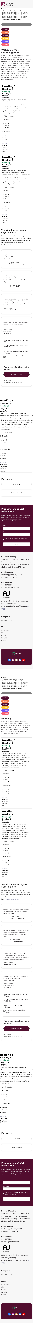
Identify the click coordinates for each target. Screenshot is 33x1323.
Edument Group (19, 656)
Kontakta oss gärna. (12, 245)
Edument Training (8, 557)
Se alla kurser (16, 484)
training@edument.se (10, 587)
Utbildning (5, 630)
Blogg (3, 633)
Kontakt (4, 638)
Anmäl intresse (16, 374)
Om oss (3, 635)
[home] (7, 4)
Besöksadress (7, 572)
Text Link (5, 29)
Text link (4, 143)
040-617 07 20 (6, 585)
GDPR (3, 640)
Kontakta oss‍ (6, 582)
